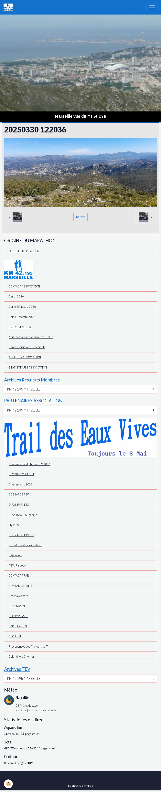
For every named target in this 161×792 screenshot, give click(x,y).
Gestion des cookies (80, 786)
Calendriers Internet (21, 656)
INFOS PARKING (19, 504)
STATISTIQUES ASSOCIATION (28, 367)
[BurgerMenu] (151, 7)
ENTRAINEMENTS (20, 327)
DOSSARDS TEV (19, 494)
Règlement (15, 555)
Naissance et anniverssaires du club (31, 337)
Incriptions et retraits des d (25, 545)
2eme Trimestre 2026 (22, 306)
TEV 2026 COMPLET (21, 474)
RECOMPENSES (18, 616)
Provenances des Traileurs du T (28, 646)
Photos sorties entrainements (27, 347)
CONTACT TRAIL (19, 575)
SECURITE (15, 636)
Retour (80, 217)
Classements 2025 (21, 484)
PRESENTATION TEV (21, 535)
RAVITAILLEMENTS (20, 586)
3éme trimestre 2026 (22, 317)
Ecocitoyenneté (18, 596)
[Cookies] (8, 783)
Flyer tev (14, 525)
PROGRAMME (17, 606)
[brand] (9, 7)
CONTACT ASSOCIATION (24, 286)
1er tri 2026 (16, 296)
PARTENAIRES (18, 626)
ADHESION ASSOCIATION (25, 357)
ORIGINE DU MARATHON (24, 251)
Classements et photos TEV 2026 (29, 464)
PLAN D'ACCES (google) (23, 515)
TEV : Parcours (18, 565)
